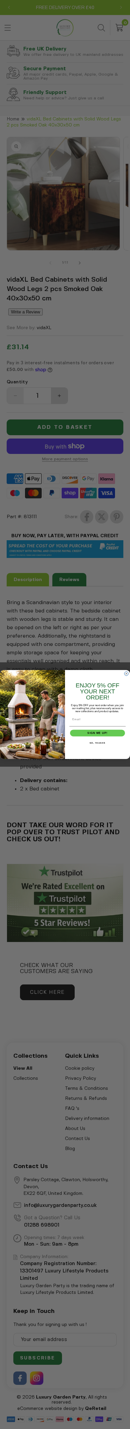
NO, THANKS (98, 743)
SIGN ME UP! (97, 733)
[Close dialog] (126, 674)
